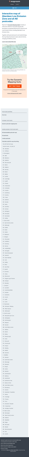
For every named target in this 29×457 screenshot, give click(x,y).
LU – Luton (5, 301)
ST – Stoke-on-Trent (7, 383)
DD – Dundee (5, 202)
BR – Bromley (5, 169)
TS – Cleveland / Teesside (8, 403)
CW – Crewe (5, 197)
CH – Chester (5, 183)
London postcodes (6, 138)
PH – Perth (5, 339)
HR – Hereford (6, 255)
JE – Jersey (5, 274)
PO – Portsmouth (6, 343)
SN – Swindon (6, 371)
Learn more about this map (9, 42)
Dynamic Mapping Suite (14, 25)
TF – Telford (5, 394)
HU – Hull (5, 260)
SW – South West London (8, 385)
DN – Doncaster (6, 213)
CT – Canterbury (6, 193)
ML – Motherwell (6, 311)
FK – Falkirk (5, 232)
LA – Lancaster (6, 288)
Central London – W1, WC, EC (9, 146)
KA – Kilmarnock (6, 276)
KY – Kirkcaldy (6, 283)
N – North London (6, 313)
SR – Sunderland (6, 378)
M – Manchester (6, 304)
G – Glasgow (5, 237)
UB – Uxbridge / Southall (8, 408)
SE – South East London (8, 359)
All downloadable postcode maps (9, 132)
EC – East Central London (8, 223)
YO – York (5, 431)
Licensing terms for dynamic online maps (9, 441)
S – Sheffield (5, 355)
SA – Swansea (5, 357)
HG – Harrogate (6, 250)
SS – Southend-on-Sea (7, 380)
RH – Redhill (5, 350)
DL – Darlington (6, 211)
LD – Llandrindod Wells (8, 290)
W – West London (6, 410)
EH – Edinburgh (6, 225)
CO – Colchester (6, 188)
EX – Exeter (5, 230)
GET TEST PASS (14, 86)
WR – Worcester (6, 424)
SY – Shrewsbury (6, 387)
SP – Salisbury (6, 376)
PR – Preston (5, 345)
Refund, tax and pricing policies (7, 445)
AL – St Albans (6, 151)
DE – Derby (5, 204)
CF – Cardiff (5, 181)
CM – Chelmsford (6, 186)
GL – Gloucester (6, 239)
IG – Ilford (5, 264)
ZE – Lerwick (5, 434)
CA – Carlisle (5, 176)
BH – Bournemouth (7, 162)
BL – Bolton (5, 165)
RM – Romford (6, 352)
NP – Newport (6, 322)
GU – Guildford (6, 241)
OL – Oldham (5, 329)
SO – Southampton (7, 373)
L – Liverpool (5, 285)
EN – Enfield (5, 227)
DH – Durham (5, 209)
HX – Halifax (5, 262)
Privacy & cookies (4, 448)
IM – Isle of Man (6, 267)
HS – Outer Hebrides (7, 257)
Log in (17, 4)
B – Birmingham (6, 153)
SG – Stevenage (6, 362)
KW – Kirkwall (5, 281)
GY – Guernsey (6, 243)
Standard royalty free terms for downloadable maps (11, 440)
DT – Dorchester (6, 216)
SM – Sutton (5, 369)
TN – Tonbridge (6, 397)
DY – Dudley (5, 218)
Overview (4, 115)
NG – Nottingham (6, 318)
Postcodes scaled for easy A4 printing (10, 141)
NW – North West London (8, 327)
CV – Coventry (6, 195)
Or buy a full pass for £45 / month (14, 93)
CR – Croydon (6, 190)
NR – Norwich (5, 325)
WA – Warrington (6, 413)
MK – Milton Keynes (7, 308)
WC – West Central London (8, 415)
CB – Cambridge (6, 179)
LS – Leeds (5, 299)
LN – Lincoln (5, 297)
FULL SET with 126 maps (8, 144)
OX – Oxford (5, 332)
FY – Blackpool (6, 234)
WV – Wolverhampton (7, 429)
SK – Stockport (6, 364)
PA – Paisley (5, 334)
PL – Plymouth (6, 341)
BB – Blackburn (6, 158)
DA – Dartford (6, 199)
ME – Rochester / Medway (8, 306)
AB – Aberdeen (6, 148)
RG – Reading (5, 348)
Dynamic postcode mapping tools (9, 124)
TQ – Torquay (5, 399)
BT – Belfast (5, 174)
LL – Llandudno (6, 295)
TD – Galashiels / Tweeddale (9, 392)
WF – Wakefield (6, 420)
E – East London (6, 220)
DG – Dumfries (6, 206)
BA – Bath (5, 155)
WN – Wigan (5, 422)
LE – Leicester (5, 292)
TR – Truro (5, 401)
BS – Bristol (5, 172)
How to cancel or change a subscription (8, 447)
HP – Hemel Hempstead (8, 253)
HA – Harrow (5, 246)
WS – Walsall (5, 427)
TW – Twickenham (6, 406)
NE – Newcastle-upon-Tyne (8, 315)
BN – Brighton (6, 167)
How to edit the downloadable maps (8, 443)
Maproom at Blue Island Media (12, 450)
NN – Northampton (7, 320)
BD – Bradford (6, 160)
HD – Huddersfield (6, 248)
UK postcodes (5, 135)
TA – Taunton (5, 390)
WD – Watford (6, 417)
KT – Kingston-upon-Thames (9, 278)
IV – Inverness (6, 271)
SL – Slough (5, 366)
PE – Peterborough (7, 336)
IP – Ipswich (5, 269)
